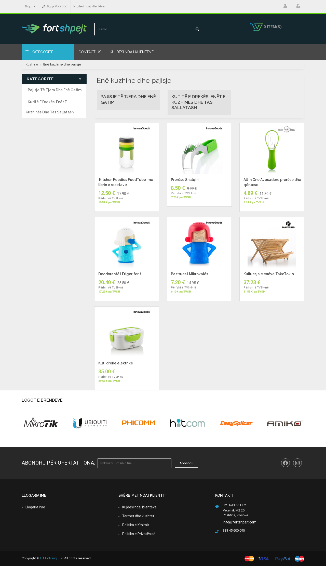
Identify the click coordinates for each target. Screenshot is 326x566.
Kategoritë (42, 52)
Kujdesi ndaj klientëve (88, 6)
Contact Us (89, 52)
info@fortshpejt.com (239, 522)
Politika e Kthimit (135, 525)
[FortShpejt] (54, 29)
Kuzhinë (31, 64)
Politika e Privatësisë (138, 534)
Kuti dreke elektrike (115, 363)
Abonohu (186, 463)
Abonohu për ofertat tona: (58, 463)
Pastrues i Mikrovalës (189, 274)
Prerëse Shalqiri (185, 180)
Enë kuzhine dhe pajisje (62, 64)
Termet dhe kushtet (138, 516)
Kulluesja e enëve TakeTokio (268, 274)
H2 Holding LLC (51, 558)
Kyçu (297, 6)
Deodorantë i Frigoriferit (119, 274)
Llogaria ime (284, 6)
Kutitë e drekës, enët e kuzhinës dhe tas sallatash (50, 107)
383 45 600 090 (56, 6)
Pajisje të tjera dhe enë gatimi (55, 90)
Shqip (28, 6)
